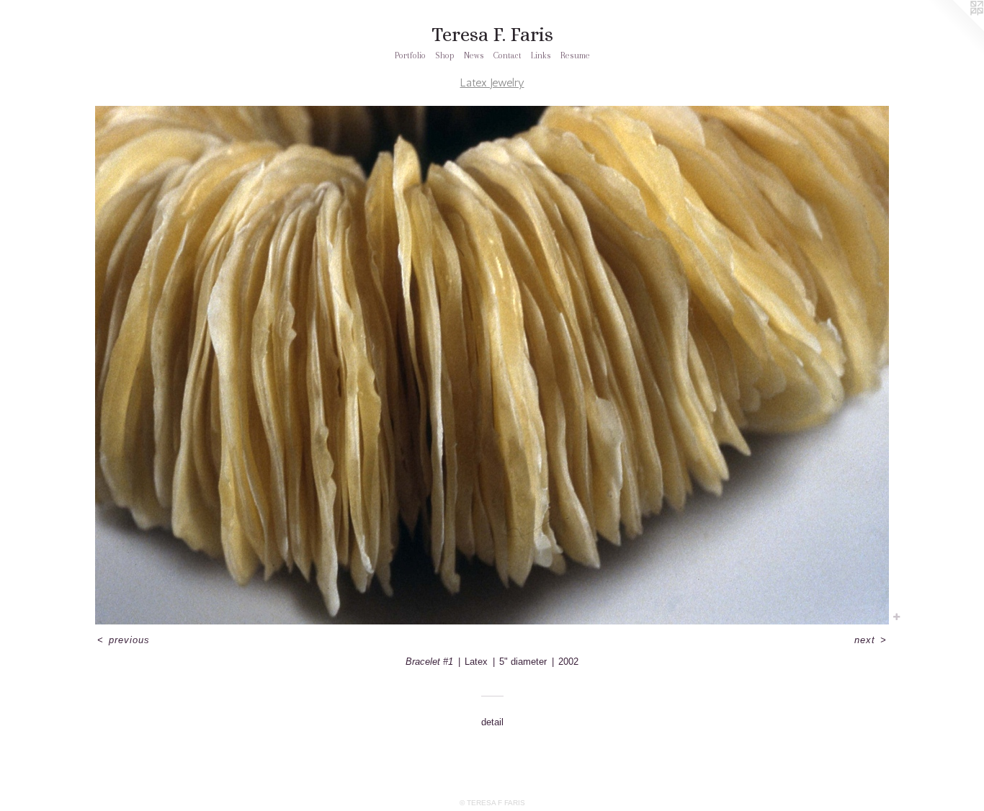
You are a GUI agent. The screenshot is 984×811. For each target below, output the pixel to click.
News (474, 55)
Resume (575, 55)
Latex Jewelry (492, 82)
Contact (507, 55)
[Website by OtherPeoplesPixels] (955, 29)
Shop (445, 55)
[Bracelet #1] (492, 365)
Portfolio (410, 55)
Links (541, 55)
